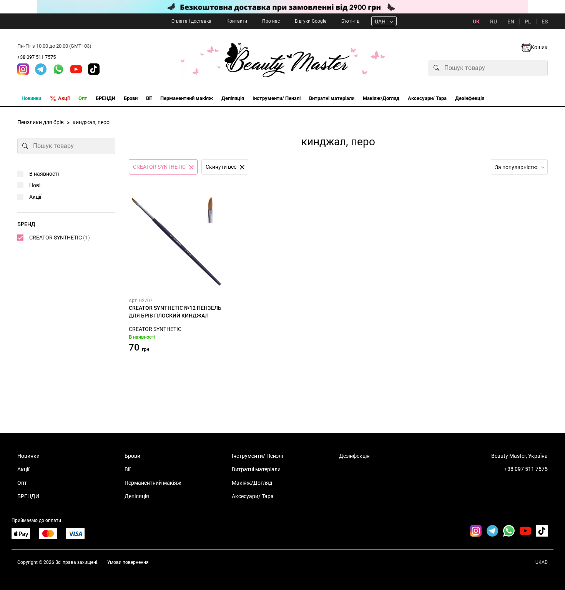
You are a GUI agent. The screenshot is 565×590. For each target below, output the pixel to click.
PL (528, 21)
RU (493, 21)
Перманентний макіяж (153, 483)
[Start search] (436, 68)
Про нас (271, 21)
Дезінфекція (354, 456)
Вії (127, 469)
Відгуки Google (310, 21)
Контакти (236, 21)
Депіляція (137, 496)
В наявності (44, 174)
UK (476, 21)
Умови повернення (128, 562)
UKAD (541, 562)
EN (510, 21)
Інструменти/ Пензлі (257, 456)
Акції (35, 197)
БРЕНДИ (28, 496)
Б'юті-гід (350, 21)
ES (545, 21)
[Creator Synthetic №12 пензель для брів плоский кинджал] (177, 242)
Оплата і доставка (191, 21)
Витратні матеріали (256, 469)
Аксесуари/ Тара (253, 496)
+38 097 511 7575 (36, 57)
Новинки (28, 456)
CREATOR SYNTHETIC (155, 329)
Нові (34, 185)
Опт (22, 483)
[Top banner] (282, 6)
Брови (132, 456)
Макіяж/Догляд (252, 483)
